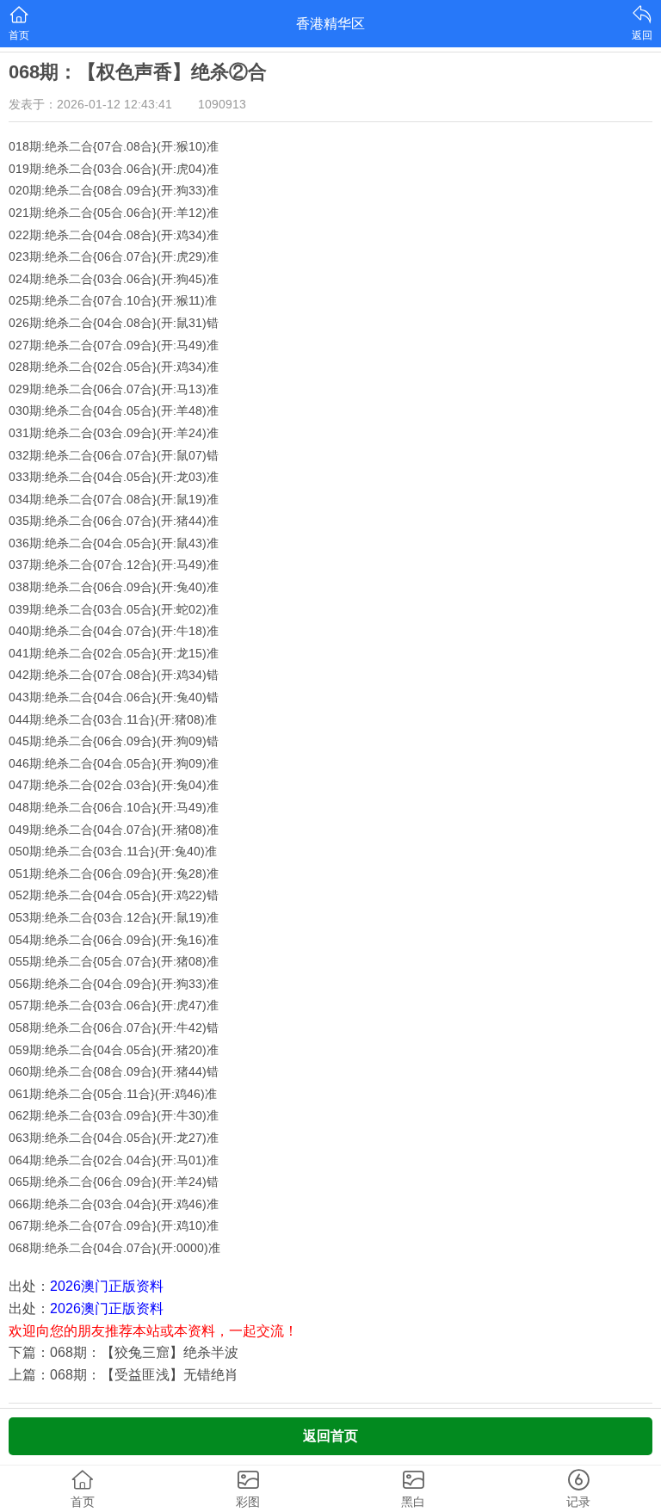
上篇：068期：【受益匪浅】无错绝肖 (123, 1374)
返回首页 (330, 1436)
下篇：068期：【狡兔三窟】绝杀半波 (123, 1352)
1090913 (222, 104)
